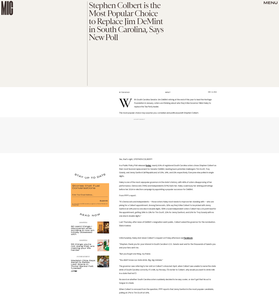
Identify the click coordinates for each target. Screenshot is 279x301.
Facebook (188, 238)
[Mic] (7, 8)
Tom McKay (125, 92)
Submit (104, 201)
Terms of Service (101, 203)
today (148, 165)
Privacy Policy (75, 205)
